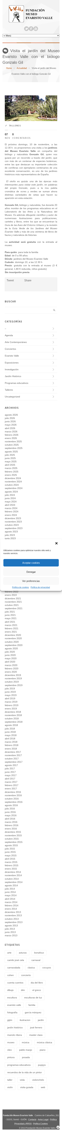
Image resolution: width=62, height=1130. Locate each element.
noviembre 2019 (13, 678)
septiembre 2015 (13, 842)
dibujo (10, 990)
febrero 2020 (11, 668)
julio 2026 (10, 418)
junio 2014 (10, 892)
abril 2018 (10, 738)
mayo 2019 (11, 695)
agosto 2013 (11, 925)
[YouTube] (35, 28)
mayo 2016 (11, 815)
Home (9, 68)
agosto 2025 (11, 451)
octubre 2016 (12, 798)
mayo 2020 (11, 658)
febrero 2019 (11, 705)
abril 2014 (10, 899)
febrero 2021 (11, 628)
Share (27, 280)
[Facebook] (31, 28)
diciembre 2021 (13, 598)
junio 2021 (10, 615)
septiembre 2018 (13, 721)
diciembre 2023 (13, 518)
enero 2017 (11, 788)
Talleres (15, 125)
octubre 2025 (12, 444)
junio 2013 (10, 932)
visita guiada (26, 1087)
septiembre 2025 (13, 448)
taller (9, 1080)
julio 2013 (10, 928)
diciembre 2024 (13, 478)
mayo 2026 (11, 424)
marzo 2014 (11, 902)
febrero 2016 (11, 825)
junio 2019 (10, 692)
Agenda (9, 335)
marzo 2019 (11, 701)
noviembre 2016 (13, 795)
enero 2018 (11, 748)
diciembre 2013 (13, 912)
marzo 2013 (11, 935)
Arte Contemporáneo (16, 342)
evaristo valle (14, 1005)
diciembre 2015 (13, 832)
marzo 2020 (11, 665)
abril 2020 (10, 661)
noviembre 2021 (13, 601)
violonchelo (38, 1080)
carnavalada (13, 967)
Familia (31, 1005)
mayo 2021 (11, 618)
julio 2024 (10, 495)
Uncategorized (12, 396)
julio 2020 (10, 651)
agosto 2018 (11, 725)
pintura (11, 1057)
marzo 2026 (11, 431)
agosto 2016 (11, 805)
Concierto (26, 975)
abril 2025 (10, 464)
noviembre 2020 (13, 638)
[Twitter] (26, 28)
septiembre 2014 (13, 882)
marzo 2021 (11, 625)
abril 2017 (10, 778)
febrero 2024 (11, 511)
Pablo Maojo (25, 1050)
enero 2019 (11, 708)
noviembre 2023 (13, 521)
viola (22, 1080)
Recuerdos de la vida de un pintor (24, 1072)
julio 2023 (10, 535)
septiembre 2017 (13, 762)
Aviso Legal (43, 1120)
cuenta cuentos (15, 982)
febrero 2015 (11, 865)
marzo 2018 (11, 742)
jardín (41, 1020)
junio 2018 (10, 732)
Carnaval (35, 960)
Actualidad (22, 68)
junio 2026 (10, 421)
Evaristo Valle (12, 355)
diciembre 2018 (13, 712)
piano (42, 1050)
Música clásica (44, 1042)
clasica (31, 967)
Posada (26, 1057)
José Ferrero (36, 1027)
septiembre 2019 (13, 685)
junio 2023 (10, 538)
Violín (10, 1087)
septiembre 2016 (13, 802)
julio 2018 (10, 728)
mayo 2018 (11, 735)
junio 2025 (10, 458)
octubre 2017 (12, 758)
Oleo (9, 1050)
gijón (9, 1020)
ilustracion (25, 1020)
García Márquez (33, 1012)
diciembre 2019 (13, 675)
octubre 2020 (12, 642)
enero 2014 (11, 908)
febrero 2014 (11, 905)
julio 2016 (10, 808)
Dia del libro (37, 982)
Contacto (32, 1120)
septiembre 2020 (13, 645)
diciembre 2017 (13, 752)
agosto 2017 (11, 765)
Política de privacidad (40, 587)
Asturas (23, 952)
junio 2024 (10, 498)
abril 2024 (10, 505)
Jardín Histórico (13, 376)
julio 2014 (10, 888)
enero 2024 (11, 515)
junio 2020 (10, 655)
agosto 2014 (11, 885)
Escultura (12, 997)
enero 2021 (11, 631)
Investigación (12, 369)
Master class (35, 1035)
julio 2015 (10, 848)
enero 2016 (11, 828)
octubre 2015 (12, 838)
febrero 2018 (11, 745)
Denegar (31, 571)
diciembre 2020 (13, 635)
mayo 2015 (11, 855)
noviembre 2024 (13, 481)
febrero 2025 (11, 471)
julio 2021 (10, 611)
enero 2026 (11, 438)
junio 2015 (10, 852)
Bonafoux (39, 952)
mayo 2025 (11, 461)
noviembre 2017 (13, 755)
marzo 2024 (11, 508)
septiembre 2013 (13, 922)
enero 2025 (11, 475)
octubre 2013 (12, 919)
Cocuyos (46, 967)
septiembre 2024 (13, 488)
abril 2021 (10, 621)
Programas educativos (16, 383)
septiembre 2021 (13, 608)
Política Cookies (40, 1124)
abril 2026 (10, 428)
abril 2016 (10, 818)
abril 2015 (10, 858)
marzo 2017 (11, 782)
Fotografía (12, 1012)
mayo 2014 (11, 895)
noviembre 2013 (13, 915)
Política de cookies (20, 587)
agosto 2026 (11, 414)
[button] (57, 544)
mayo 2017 (11, 775)
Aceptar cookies (31, 562)
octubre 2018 (12, 718)
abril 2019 (10, 698)
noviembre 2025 (13, 441)
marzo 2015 (11, 862)
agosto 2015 (11, 845)
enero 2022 (11, 595)
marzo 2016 (11, 822)
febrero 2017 (11, 785)
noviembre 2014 (13, 875)
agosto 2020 (11, 648)
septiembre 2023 (13, 528)
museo (10, 1042)
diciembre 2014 (13, 872)
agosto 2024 (11, 491)
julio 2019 (10, 688)
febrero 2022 (11, 591)
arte (9, 952)
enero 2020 (11, 671)
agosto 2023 (11, 531)
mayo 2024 (11, 501)
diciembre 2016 (13, 792)
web (43, 1087)
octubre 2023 (12, 525)
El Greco (36, 990)
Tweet (10, 280)
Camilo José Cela (15, 960)
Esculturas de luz (33, 997)
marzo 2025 (11, 468)
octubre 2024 (12, 485)
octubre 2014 (12, 878)
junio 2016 (10, 812)
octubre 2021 (12, 605)
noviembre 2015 (13, 835)
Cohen (10, 975)
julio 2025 (10, 455)
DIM (23, 990)
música (25, 1042)
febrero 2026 (11, 435)
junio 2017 (10, 772)
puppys (42, 1065)
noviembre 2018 (13, 715)
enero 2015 (11, 868)
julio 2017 (10, 768)
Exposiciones (12, 362)
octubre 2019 (12, 681)
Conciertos (10, 349)
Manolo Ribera (14, 1035)
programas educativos (19, 1065)
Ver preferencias (31, 581)
